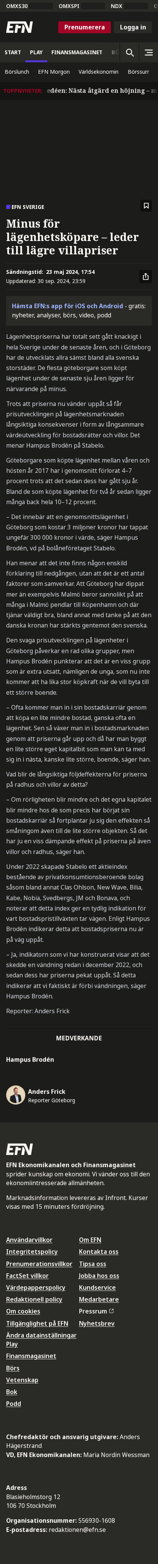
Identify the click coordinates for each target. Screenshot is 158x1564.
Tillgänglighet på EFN (37, 1323)
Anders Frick (47, 1091)
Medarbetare (99, 1299)
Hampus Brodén (30, 1059)
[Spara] (146, 206)
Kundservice (97, 1287)
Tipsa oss (92, 1264)
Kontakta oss (98, 1251)
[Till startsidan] (19, 27)
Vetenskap (22, 1380)
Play (12, 1344)
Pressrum (93, 1311)
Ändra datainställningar (41, 1335)
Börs (13, 1368)
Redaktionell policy (34, 1299)
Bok (11, 1392)
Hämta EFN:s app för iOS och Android (67, 306)
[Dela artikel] (145, 276)
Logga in (133, 27)
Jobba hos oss (99, 1275)
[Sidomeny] (148, 52)
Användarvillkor (29, 1240)
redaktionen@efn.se (77, 1529)
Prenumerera (84, 27)
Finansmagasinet (31, 1356)
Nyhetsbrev (97, 1323)
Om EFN (90, 1240)
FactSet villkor (27, 1275)
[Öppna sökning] (129, 52)
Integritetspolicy (32, 1251)
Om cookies (23, 1311)
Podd (13, 1403)
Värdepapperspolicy (36, 1287)
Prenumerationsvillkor (39, 1264)
